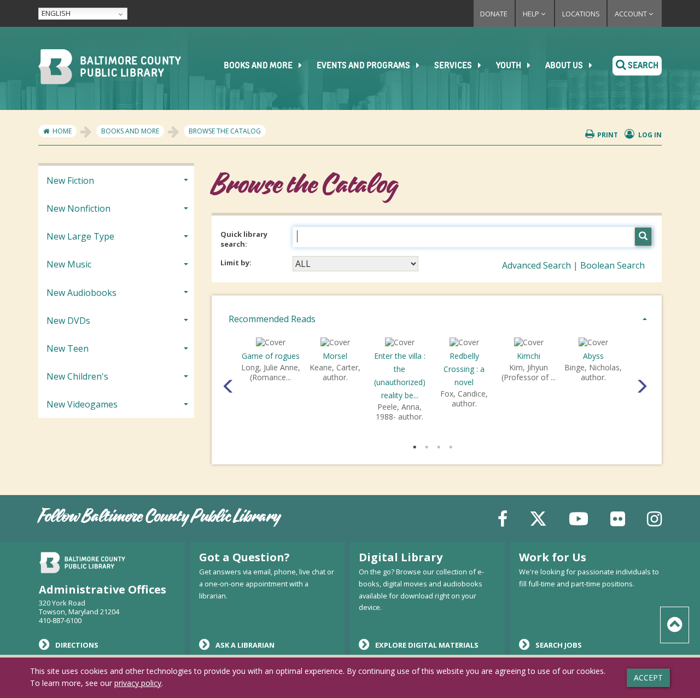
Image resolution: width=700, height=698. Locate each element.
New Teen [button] (67, 348)
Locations (581, 14)
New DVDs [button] (68, 321)
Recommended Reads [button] (272, 319)
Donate (494, 14)
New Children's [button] (77, 376)
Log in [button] (649, 134)
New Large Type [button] (80, 236)
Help (532, 14)
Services (454, 66)
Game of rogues (271, 356)
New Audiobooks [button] (81, 293)
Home (62, 131)
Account (632, 14)
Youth (509, 66)
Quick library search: (243, 239)
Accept (648, 677)
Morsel (335, 356)
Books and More (259, 66)
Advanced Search (536, 265)
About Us (565, 66)
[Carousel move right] (639, 382)
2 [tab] (426, 444)
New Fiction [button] (70, 180)
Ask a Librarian (245, 645)
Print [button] (607, 134)
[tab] (436, 318)
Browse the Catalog (225, 131)
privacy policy (137, 683)
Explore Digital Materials (427, 645)
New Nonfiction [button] (78, 208)
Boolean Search (612, 265)
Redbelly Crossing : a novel (464, 369)
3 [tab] (438, 444)
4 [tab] (450, 444)
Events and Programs (364, 66)
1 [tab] (414, 444)
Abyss (593, 356)
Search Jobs (558, 645)
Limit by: (236, 262)
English (56, 13)
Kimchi (528, 356)
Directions (76, 645)
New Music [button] (68, 264)
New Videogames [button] (82, 404)
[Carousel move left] (226, 382)
